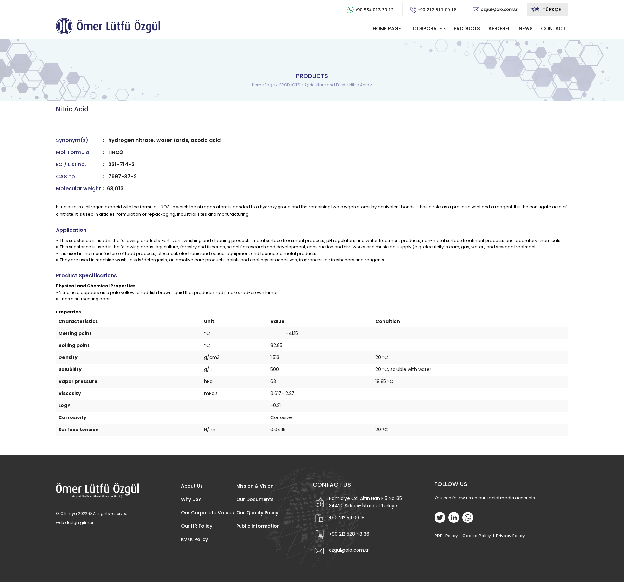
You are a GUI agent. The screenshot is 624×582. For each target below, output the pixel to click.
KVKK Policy (194, 539)
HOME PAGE (387, 28)
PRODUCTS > (292, 84)
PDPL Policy (446, 536)
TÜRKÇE (552, 10)
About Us (192, 486)
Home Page (264, 84)
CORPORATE (427, 28)
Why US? (191, 499)
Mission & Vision (255, 486)
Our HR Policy (196, 526)
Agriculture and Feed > (326, 84)
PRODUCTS (467, 28)
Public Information (258, 526)
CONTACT (553, 28)
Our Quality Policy (257, 512)
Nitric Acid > (360, 84)
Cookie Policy (476, 536)
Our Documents (255, 499)
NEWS (526, 28)
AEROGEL (499, 28)
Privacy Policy (510, 536)
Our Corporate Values (207, 512)
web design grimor (74, 522)
